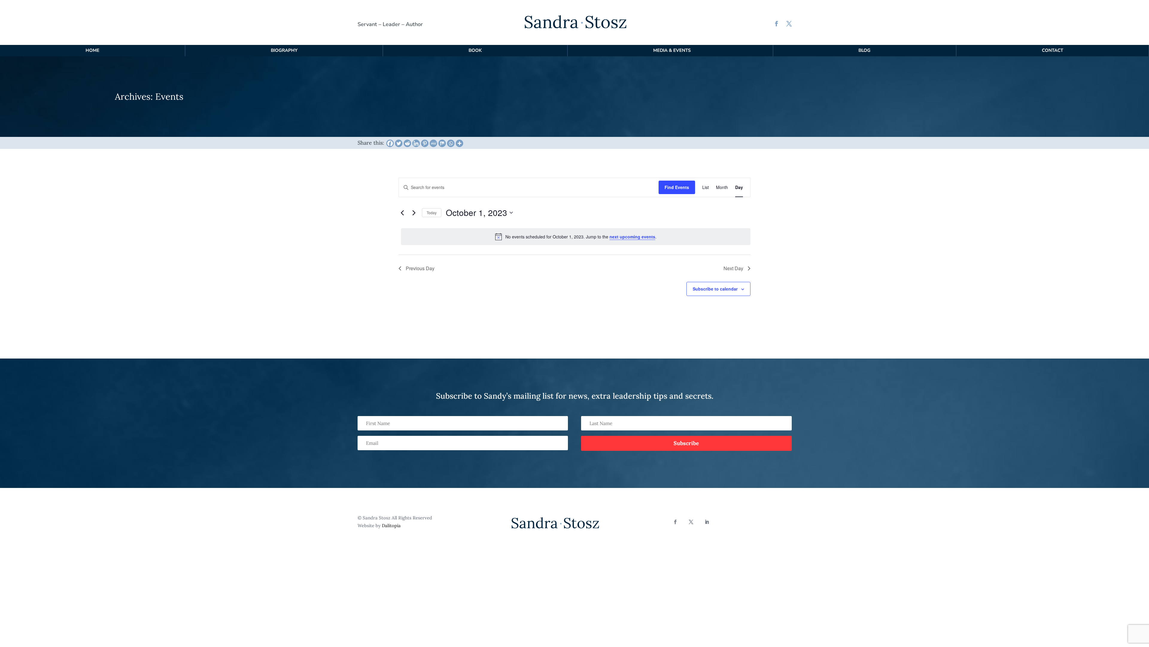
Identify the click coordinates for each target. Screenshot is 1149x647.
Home (92, 50)
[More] (459, 143)
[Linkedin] (416, 143)
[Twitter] (398, 143)
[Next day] (413, 212)
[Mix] (442, 143)
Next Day (733, 268)
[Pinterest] (424, 143)
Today (432, 212)
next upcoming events (632, 237)
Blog (864, 50)
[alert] (575, 236)
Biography (284, 50)
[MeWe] (433, 143)
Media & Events (672, 50)
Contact (1052, 50)
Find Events (677, 187)
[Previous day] (402, 212)
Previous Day (420, 268)
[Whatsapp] (451, 143)
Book (475, 50)
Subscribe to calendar (715, 289)
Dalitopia (391, 525)
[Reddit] (407, 143)
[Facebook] (390, 143)
